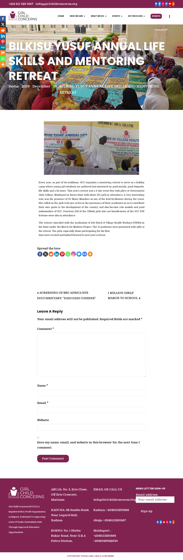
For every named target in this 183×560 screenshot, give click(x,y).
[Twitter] (161, 522)
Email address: (147, 494)
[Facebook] (39, 254)
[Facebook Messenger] (78, 254)
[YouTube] (164, 522)
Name (42, 385)
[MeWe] (3, 47)
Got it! (109, 5)
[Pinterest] (62, 254)
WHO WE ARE (76, 16)
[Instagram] (73, 254)
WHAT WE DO (97, 16)
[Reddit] (51, 254)
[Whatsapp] (67, 254)
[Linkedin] (56, 254)
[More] (90, 254)
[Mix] (3, 53)
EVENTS (116, 16)
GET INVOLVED (135, 16)
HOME (61, 16)
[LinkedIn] (170, 522)
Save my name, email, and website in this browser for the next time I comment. (88, 445)
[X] (45, 254)
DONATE (156, 16)
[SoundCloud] (173, 522)
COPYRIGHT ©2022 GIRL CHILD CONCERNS (90, 556)
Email (42, 403)
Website (43, 420)
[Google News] (84, 254)
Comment (45, 329)
